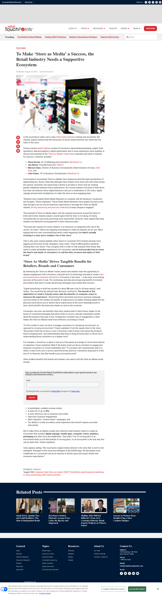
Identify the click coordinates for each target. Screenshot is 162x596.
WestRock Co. (76, 162)
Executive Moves (47, 557)
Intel (46, 472)
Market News (46, 551)
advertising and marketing (92, 472)
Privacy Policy (45, 593)
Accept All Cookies (137, 589)
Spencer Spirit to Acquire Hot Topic (115, 37)
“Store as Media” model (58, 154)
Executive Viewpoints (23, 560)
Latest (72, 29)
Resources (98, 29)
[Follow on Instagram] (156, 2)
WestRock (75, 472)
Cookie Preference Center (114, 589)
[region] (81, 589)
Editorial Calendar (100, 554)
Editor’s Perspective (22, 557)
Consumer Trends (48, 554)
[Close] (158, 589)
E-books (70, 560)
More (135, 29)
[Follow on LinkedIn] (149, 2)
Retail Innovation (47, 563)
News (18, 551)
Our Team (97, 551)
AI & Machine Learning (49, 560)
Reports (70, 557)
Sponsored (19, 570)
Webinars (71, 551)
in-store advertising (32, 475)
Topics (84, 29)
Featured (39, 472)
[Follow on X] (153, 2)
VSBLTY (59, 165)
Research (71, 554)
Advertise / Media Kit (101, 557)
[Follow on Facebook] (146, 2)
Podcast (113, 29)
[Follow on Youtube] (160, 2)
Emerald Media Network (11, 2)
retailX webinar (43, 148)
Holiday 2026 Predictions (55, 37)
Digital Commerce (48, 566)
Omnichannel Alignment (50, 570)
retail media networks (65, 137)
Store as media (55, 472)
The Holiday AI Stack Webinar (29, 37)
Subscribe (150, 29)
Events (124, 29)
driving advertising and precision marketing (50, 207)
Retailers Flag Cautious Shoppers (83, 37)
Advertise (29, 2)
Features (21, 48)
